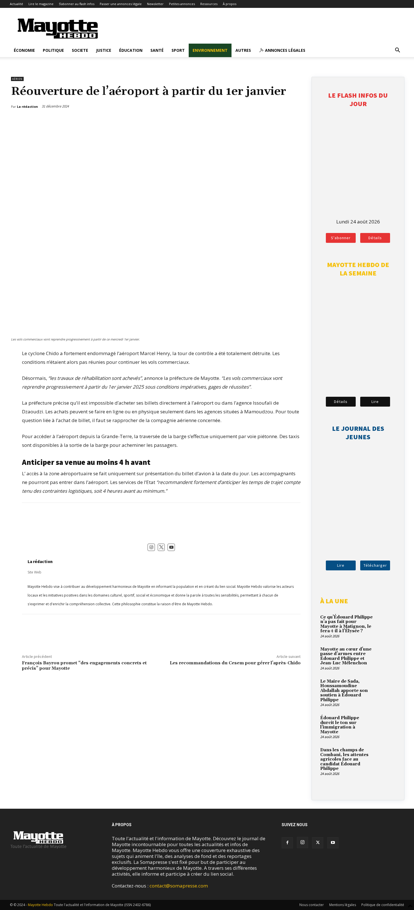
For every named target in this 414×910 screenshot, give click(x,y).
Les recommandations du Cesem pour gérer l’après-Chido (235, 663)
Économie (24, 50)
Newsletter (155, 4)
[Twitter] (284, 121)
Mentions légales (342, 904)
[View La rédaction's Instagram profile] (151, 547)
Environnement (210, 50)
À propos (229, 4)
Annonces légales (284, 50)
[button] (397, 50)
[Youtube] (333, 842)
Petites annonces (182, 4)
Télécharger (375, 565)
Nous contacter (311, 904)
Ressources (208, 4)
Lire (375, 401)
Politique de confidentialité (382, 904)
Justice (103, 50)
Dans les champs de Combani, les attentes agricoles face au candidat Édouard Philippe (344, 759)
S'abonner (341, 237)
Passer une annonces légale (121, 4)
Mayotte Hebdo (40, 904)
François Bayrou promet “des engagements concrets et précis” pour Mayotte (84, 665)
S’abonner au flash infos (76, 4)
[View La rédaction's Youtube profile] (171, 547)
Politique (53, 50)
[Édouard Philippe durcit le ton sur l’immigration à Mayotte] (386, 724)
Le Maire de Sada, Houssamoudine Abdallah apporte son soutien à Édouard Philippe (344, 691)
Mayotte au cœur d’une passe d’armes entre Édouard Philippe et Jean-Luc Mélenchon (345, 656)
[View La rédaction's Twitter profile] (161, 547)
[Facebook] (271, 121)
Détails (375, 237)
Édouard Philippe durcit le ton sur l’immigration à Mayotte (339, 725)
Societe (80, 50)
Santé (157, 50)
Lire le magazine (41, 4)
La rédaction (40, 561)
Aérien (17, 79)
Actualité (16, 4)
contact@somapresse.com (179, 885)
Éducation (131, 50)
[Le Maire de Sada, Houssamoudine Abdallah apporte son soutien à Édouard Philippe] (386, 688)
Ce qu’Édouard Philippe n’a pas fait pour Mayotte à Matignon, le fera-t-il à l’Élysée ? (346, 624)
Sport (178, 50)
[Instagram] (302, 842)
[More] (297, 121)
